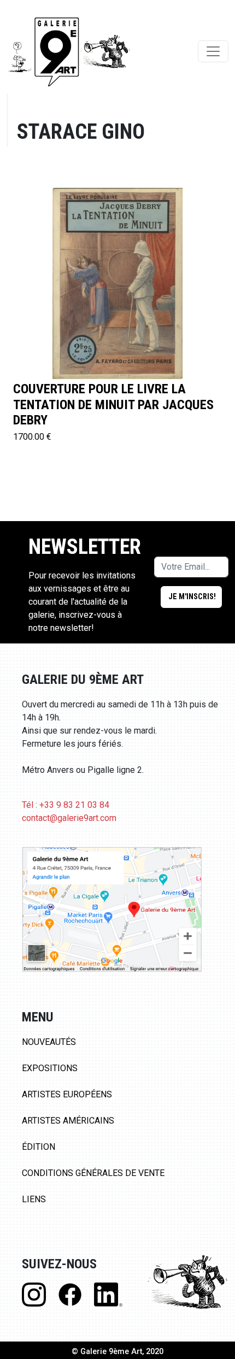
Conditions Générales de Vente (93, 1173)
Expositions (50, 1068)
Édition (38, 1147)
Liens (34, 1199)
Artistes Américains (68, 1120)
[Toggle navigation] (213, 51)
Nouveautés (49, 1042)
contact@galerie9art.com (69, 818)
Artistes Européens (67, 1094)
